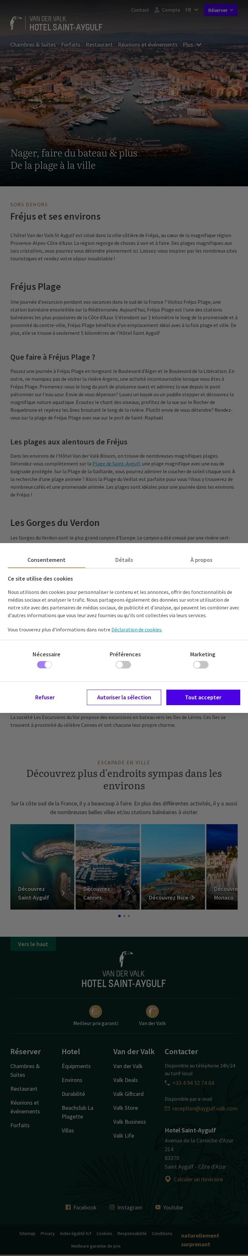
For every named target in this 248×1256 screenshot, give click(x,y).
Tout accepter (203, 697)
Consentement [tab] (46, 559)
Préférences (125, 654)
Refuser (45, 697)
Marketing (202, 654)
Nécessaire (46, 654)
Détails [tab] (124, 559)
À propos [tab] (201, 559)
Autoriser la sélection (124, 697)
